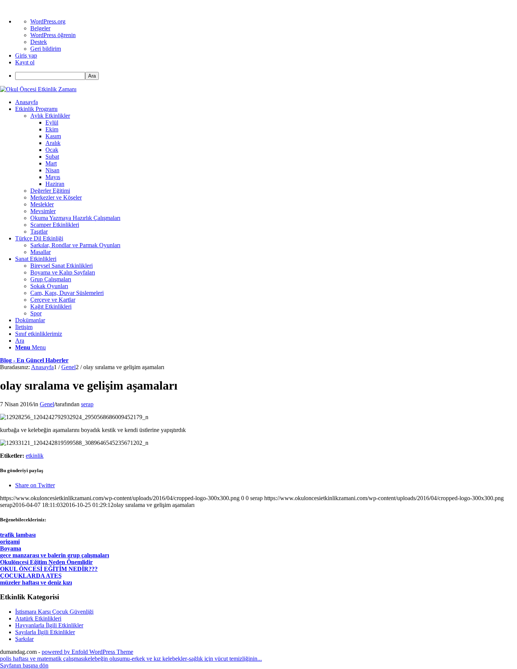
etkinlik (35, 455)
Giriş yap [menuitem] (26, 55)
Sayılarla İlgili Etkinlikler (45, 632)
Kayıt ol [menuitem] (24, 62)
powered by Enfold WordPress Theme (87, 652)
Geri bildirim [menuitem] (45, 48)
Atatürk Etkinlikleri (38, 618)
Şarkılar (24, 639)
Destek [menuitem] (38, 42)
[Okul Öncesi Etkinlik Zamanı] (38, 89)
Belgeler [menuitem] (40, 28)
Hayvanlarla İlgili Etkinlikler (49, 625)
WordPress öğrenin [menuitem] (53, 35)
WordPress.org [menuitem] (47, 21)
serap (87, 404)
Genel (47, 404)
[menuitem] (266, 76)
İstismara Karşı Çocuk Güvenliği (54, 611)
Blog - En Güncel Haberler (34, 360)
